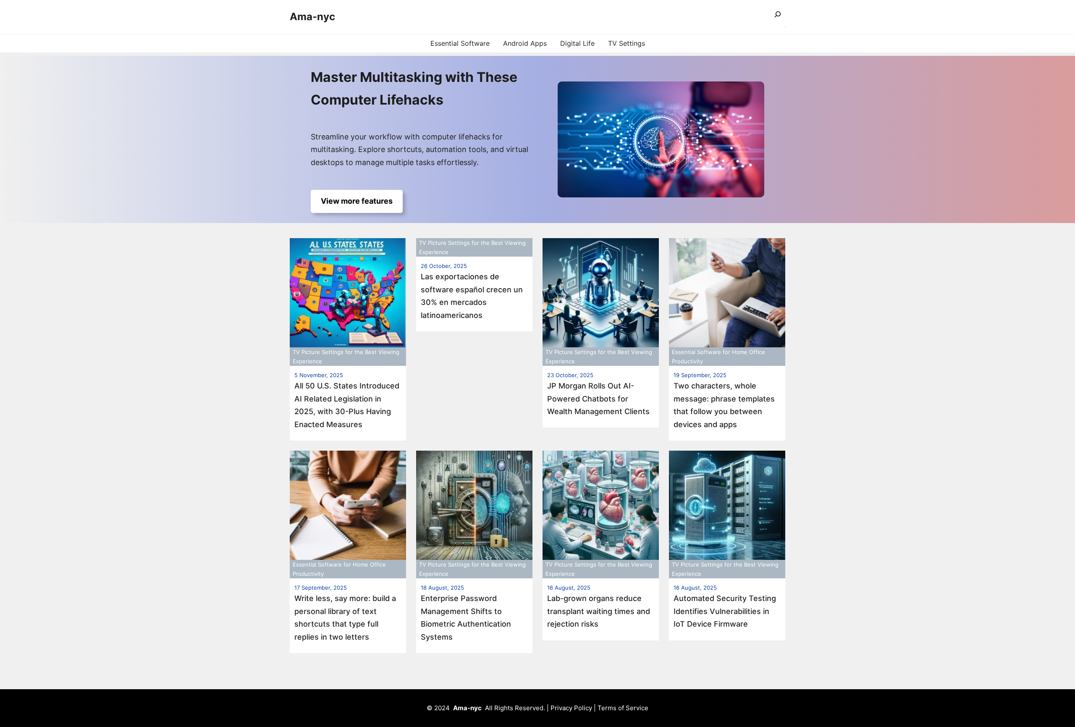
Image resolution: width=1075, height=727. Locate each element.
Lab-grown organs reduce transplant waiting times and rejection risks (598, 611)
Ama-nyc (312, 16)
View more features (357, 201)
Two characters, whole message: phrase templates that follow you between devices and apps (724, 405)
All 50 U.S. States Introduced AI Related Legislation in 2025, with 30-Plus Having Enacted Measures (346, 405)
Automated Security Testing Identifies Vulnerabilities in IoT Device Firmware (725, 611)
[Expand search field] (777, 17)
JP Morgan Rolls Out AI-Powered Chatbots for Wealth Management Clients (598, 398)
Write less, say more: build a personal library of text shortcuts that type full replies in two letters (345, 617)
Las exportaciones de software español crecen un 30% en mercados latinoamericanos (472, 296)
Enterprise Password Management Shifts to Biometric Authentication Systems (466, 617)
